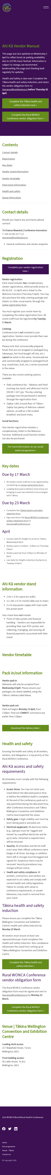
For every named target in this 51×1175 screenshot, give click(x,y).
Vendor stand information (15, 171)
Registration (8, 159)
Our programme (8, 1146)
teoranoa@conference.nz (15, 89)
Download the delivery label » (25, 728)
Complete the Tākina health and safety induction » (25, 964)
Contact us (6, 1154)
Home (4, 1142)
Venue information (11, 197)
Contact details (10, 152)
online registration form (14, 305)
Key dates (7, 165)
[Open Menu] (46, 7)
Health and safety (11, 191)
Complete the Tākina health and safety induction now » (25, 103)
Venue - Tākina (8, 1150)
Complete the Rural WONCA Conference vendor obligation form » (25, 116)
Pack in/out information (14, 185)
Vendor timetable (11, 178)
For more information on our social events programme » (25, 448)
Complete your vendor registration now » (25, 269)
